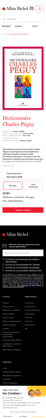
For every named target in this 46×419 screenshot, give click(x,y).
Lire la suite (8, 166)
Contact (6, 303)
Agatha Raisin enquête (12, 372)
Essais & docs (30, 306)
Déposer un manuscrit (11, 310)
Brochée (12, 185)
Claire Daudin (28, 133)
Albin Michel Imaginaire (12, 350)
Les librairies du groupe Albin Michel (12, 345)
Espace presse (8, 317)
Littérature (29, 303)
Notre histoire (8, 306)
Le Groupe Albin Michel (12, 340)
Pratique (28, 317)
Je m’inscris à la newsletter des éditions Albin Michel (22, 260)
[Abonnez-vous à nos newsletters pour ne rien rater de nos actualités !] (31, 8)
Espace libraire (8, 314)
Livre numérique (33, 185)
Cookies (6, 328)
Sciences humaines (32, 310)
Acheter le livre (22, 210)
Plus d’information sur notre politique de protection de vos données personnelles (23, 286)
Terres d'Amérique (10, 383)
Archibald (6, 379)
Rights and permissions (12, 321)
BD (26, 328)
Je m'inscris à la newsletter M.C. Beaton (22, 264)
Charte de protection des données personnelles (11, 334)
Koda (5, 368)
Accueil (5, 34)
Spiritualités (29, 314)
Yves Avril (26, 135)
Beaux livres (29, 325)
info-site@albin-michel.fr (32, 282)
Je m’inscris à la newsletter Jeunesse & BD (23, 270)
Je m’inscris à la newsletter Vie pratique (22, 267)
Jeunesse (29, 321)
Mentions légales (9, 325)
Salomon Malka (18, 131)
